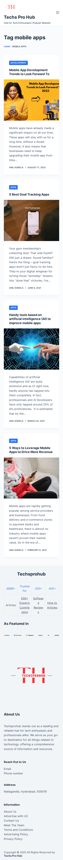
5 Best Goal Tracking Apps (29, 194)
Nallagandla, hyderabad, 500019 (25, 791)
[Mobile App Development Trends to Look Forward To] (31, 100)
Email (7, 769)
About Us (10, 811)
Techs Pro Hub (19, 17)
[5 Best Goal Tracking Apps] (31, 220)
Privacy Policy (13, 839)
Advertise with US (16, 816)
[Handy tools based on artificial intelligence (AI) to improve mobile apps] (31, 349)
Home (7, 46)
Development (18, 62)
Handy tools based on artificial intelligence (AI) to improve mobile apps (30, 319)
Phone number (13, 773)
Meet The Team (14, 825)
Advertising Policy (16, 834)
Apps (13, 187)
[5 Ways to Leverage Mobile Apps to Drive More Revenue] (31, 478)
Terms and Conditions (18, 829)
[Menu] (57, 12)
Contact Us (11, 820)
